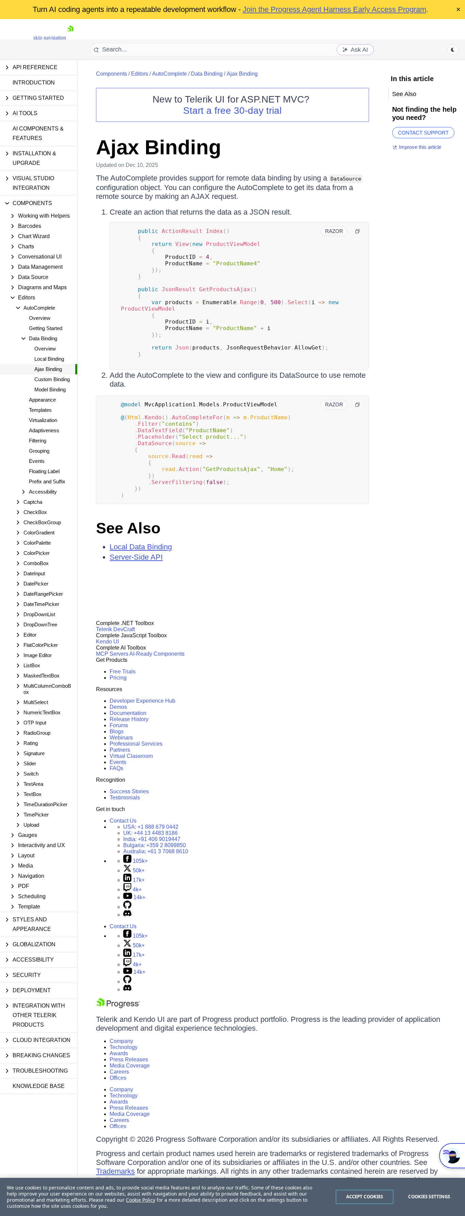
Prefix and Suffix (47, 481)
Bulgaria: (154, 845)
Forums (119, 725)
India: (151, 839)
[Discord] (127, 915)
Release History (129, 719)
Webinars (121, 737)
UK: (150, 833)
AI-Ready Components (157, 654)
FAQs (116, 768)
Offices (118, 1078)
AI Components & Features (38, 133)
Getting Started (45, 328)
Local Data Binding (141, 547)
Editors (139, 74)
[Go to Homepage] (70, 38)
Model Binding (50, 389)
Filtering (37, 440)
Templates (40, 410)
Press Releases (129, 1059)
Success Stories (129, 791)
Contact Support (423, 133)
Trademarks (115, 1171)
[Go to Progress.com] (118, 1006)
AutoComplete (169, 74)
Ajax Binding (48, 369)
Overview (39, 318)
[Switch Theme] (452, 49)
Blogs (117, 731)
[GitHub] (127, 907)
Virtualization (43, 420)
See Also (128, 528)
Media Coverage (130, 1066)
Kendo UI (107, 641)
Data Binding (207, 74)
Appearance (42, 400)
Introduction (34, 82)
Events (37, 461)
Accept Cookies (364, 1197)
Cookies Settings (429, 1197)
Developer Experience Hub (142, 701)
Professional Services (136, 744)
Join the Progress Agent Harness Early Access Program (334, 9)
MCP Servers (112, 654)
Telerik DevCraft (115, 629)
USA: (150, 827)
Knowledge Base (39, 1086)
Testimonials (125, 797)
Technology (124, 1047)
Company (121, 1041)
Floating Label (44, 471)
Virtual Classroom (131, 756)
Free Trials (122, 671)
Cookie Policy (140, 1200)
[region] (232, 1197)
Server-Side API (136, 557)
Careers (119, 1072)
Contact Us (123, 821)
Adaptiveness (44, 430)
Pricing (118, 678)
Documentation (128, 713)
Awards (119, 1053)
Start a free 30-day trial (232, 110)
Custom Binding (52, 379)
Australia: (155, 851)
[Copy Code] (357, 231)
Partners (120, 750)
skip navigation (49, 38)
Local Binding (49, 359)
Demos (118, 707)
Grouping (39, 451)
